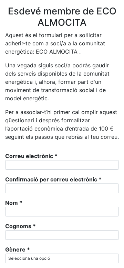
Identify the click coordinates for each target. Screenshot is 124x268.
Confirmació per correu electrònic (53, 179)
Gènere (17, 249)
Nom (13, 202)
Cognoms (20, 226)
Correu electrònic (31, 156)
